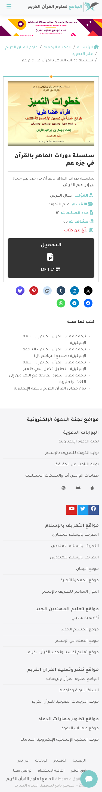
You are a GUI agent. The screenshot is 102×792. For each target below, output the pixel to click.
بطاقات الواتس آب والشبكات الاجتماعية (62, 476)
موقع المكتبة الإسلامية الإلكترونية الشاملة (59, 740)
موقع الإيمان (87, 569)
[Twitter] (83, 510)
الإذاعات (41, 761)
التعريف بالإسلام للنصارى (75, 535)
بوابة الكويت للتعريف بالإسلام (72, 453)
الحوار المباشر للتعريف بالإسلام (70, 592)
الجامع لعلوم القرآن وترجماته (72, 679)
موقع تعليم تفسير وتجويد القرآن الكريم (63, 652)
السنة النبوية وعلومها (78, 691)
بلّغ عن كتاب (76, 231)
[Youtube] (71, 510)
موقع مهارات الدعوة (80, 729)
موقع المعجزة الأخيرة (79, 581)
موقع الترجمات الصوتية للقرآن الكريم (65, 702)
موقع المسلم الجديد (80, 630)
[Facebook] (93, 510)
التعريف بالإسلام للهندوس (74, 558)
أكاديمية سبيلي (85, 618)
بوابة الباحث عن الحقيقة (77, 465)
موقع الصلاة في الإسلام (77, 641)
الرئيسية (79, 761)
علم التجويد (59, 205)
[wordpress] (64, 489)
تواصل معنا (22, 771)
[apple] (93, 489)
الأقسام (60, 761)
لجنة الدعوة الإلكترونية (78, 442)
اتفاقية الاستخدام (51, 771)
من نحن (23, 761)
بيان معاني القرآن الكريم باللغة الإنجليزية (50, 389)
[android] (78, 489)
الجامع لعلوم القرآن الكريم (30, 779)
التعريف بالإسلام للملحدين (75, 546)
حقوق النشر (80, 771)
